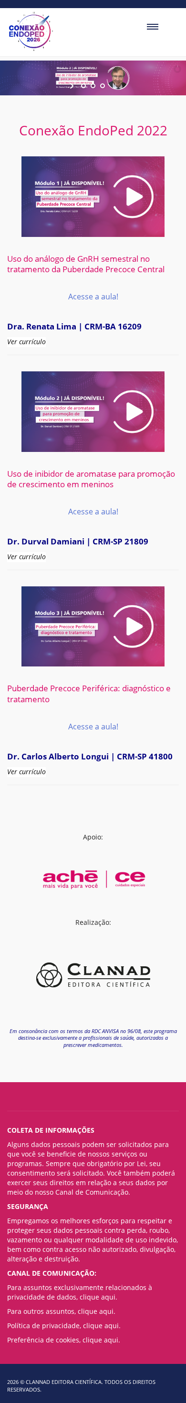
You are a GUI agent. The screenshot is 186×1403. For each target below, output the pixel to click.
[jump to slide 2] (93, 86)
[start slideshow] (73, 86)
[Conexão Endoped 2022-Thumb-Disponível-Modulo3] (93, 626)
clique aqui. (98, 1296)
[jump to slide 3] (102, 86)
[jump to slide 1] (83, 86)
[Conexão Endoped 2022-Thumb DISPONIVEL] (93, 196)
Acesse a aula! (93, 296)
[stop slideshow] (113, 86)
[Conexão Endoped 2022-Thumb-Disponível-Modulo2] (93, 411)
